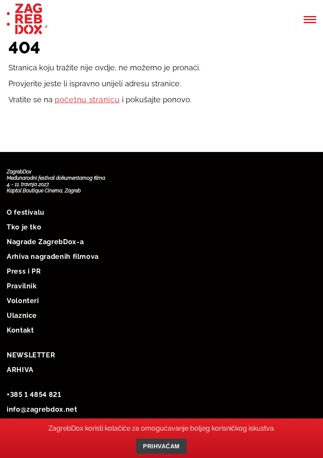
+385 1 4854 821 (34, 395)
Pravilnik (22, 286)
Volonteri (23, 301)
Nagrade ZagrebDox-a (45, 242)
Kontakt (20, 330)
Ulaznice (22, 316)
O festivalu (26, 212)
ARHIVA (20, 370)
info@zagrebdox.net (42, 409)
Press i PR (24, 271)
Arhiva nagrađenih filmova (53, 257)
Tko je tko (24, 227)
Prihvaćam (161, 446)
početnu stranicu (87, 99)
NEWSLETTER (31, 355)
